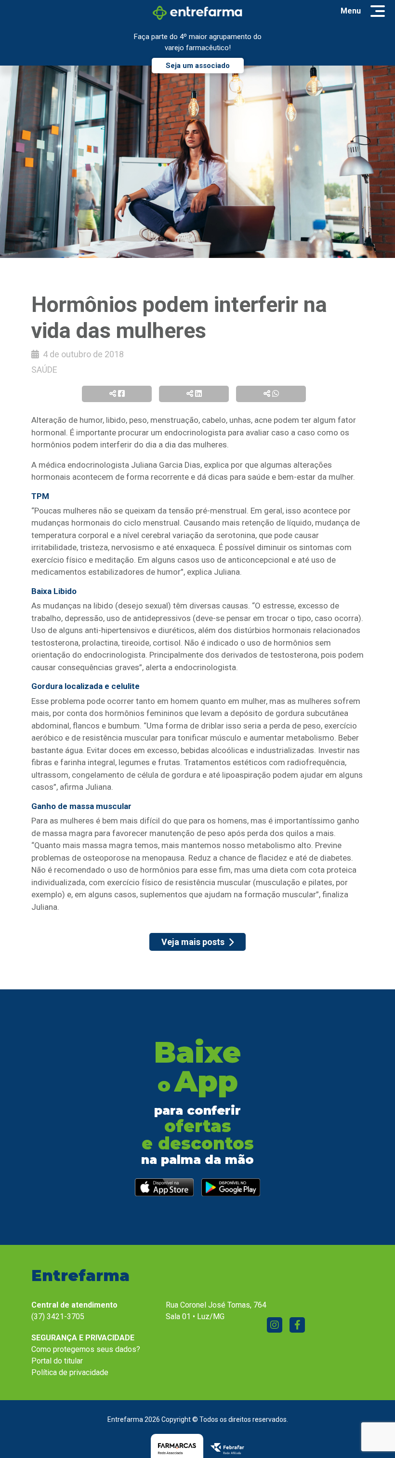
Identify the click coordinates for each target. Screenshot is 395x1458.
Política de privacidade (69, 1372)
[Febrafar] (227, 1448)
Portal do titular (57, 1360)
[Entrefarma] (197, 12)
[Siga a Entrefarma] (274, 1325)
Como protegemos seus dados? (85, 1349)
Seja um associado (198, 65)
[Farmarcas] (177, 1448)
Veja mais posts (192, 942)
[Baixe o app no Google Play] (230, 1187)
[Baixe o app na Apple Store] (164, 1187)
